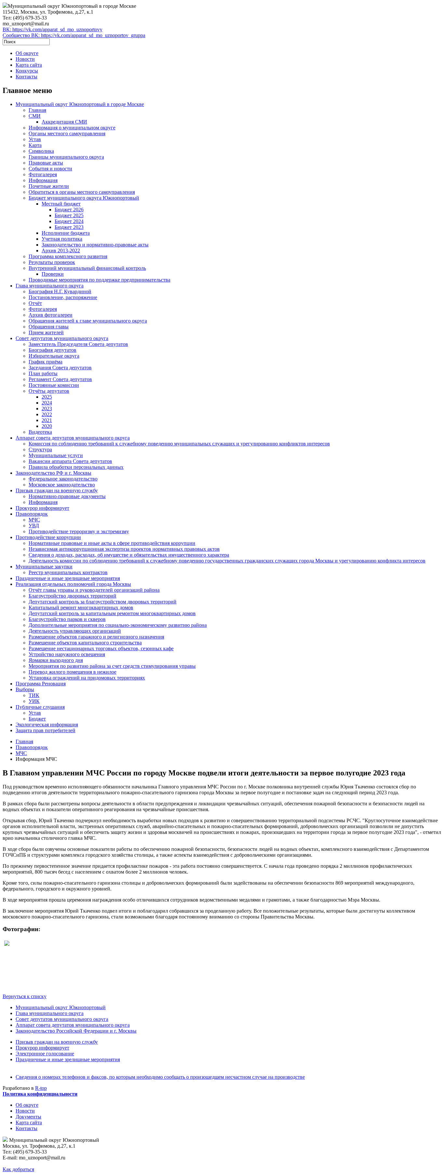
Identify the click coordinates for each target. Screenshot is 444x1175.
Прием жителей (46, 332)
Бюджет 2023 (69, 227)
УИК (34, 701)
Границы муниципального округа (66, 157)
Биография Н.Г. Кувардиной (60, 291)
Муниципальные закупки (44, 566)
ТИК (34, 695)
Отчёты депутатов (49, 391)
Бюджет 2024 (69, 221)
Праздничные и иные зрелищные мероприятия (68, 578)
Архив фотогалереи (50, 315)
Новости (25, 59)
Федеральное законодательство (63, 479)
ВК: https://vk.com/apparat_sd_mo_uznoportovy (52, 29)
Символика (41, 151)
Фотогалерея (43, 174)
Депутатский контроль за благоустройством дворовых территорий (102, 601)
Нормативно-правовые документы (67, 496)
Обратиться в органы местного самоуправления (82, 192)
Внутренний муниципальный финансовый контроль (87, 268)
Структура (40, 449)
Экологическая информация (47, 724)
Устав (35, 139)
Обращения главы (49, 326)
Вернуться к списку (24, 996)
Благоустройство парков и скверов (67, 619)
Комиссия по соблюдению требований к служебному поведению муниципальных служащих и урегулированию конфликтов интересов (179, 443)
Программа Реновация (41, 683)
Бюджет (37, 718)
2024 (47, 402)
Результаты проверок (52, 262)
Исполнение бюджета (66, 233)
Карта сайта (29, 65)
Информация (43, 180)
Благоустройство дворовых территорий (72, 596)
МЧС (34, 519)
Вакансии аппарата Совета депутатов (70, 461)
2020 (47, 426)
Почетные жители (49, 186)
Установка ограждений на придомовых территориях (87, 677)
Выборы (25, 689)
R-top (41, 1088)
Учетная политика (62, 239)
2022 (47, 414)
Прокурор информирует (42, 508)
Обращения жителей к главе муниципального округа (88, 320)
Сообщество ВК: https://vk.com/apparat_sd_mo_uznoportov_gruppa (74, 35)
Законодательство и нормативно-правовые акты (95, 244)
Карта (35, 145)
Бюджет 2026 (69, 209)
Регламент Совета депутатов (60, 379)
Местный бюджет (61, 203)
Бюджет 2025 (69, 215)
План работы (43, 373)
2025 (47, 397)
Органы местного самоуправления (67, 133)
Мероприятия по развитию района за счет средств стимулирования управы (112, 666)
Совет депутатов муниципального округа (62, 338)
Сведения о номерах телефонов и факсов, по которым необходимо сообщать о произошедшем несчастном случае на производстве (160, 1077)
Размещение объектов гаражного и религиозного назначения (96, 637)
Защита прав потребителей (45, 730)
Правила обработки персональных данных (76, 467)
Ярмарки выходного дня (56, 660)
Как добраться (18, 1169)
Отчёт (35, 303)
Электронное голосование (45, 1053)
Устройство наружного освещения (67, 654)
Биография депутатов (52, 350)
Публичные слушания (40, 707)
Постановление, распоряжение (63, 297)
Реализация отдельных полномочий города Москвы (73, 584)
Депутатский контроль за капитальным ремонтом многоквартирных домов (112, 613)
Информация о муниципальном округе (72, 127)
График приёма (45, 361)
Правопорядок (32, 514)
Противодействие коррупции (48, 537)
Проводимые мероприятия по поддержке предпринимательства (99, 280)
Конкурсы (27, 70)
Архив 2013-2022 (61, 250)
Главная (37, 110)
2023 (47, 408)
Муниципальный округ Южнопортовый (61, 1007)
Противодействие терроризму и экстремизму (79, 531)
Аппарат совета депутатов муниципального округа (73, 438)
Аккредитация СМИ (64, 122)
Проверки (53, 274)
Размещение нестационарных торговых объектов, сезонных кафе (101, 648)
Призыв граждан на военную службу (57, 490)
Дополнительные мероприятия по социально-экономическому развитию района (118, 625)
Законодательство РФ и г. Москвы (53, 473)
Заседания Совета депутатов (60, 367)
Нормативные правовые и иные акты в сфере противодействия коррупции (112, 543)
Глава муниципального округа (50, 285)
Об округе (27, 53)
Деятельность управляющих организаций (75, 631)
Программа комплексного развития (68, 256)
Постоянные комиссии (54, 385)
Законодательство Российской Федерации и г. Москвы (76, 1031)
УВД (34, 525)
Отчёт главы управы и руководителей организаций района (94, 590)
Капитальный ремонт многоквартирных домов (81, 607)
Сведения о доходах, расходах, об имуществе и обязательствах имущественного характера (129, 555)
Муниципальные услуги (56, 455)
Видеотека (40, 432)
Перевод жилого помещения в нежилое (72, 672)
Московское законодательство (62, 484)
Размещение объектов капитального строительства (85, 642)
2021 (47, 420)
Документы (28, 1116)
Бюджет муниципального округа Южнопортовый (84, 198)
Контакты (26, 76)
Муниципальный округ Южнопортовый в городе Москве (80, 104)
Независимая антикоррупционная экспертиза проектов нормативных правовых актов (124, 549)
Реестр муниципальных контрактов (68, 572)
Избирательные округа (54, 356)
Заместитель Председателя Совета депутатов (78, 344)
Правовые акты (46, 162)
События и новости (50, 168)
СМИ (35, 116)
